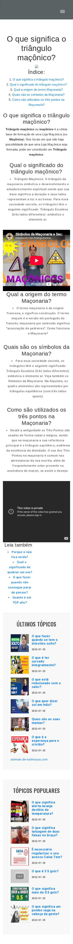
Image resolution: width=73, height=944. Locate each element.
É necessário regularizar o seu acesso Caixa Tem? (47, 853)
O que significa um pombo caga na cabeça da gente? (46, 910)
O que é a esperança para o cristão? (45, 740)
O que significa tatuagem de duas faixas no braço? (46, 831)
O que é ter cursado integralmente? (44, 661)
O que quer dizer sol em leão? (45, 703)
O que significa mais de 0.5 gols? (45, 890)
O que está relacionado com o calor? (46, 683)
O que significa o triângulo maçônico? (38, 79)
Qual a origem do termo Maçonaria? (38, 89)
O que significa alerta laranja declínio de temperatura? (43, 808)
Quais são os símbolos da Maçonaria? (38, 94)
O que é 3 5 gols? (45, 871)
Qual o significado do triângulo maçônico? (38, 84)
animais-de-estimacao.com (29, 759)
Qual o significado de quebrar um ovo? (19, 567)
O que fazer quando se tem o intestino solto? (45, 639)
